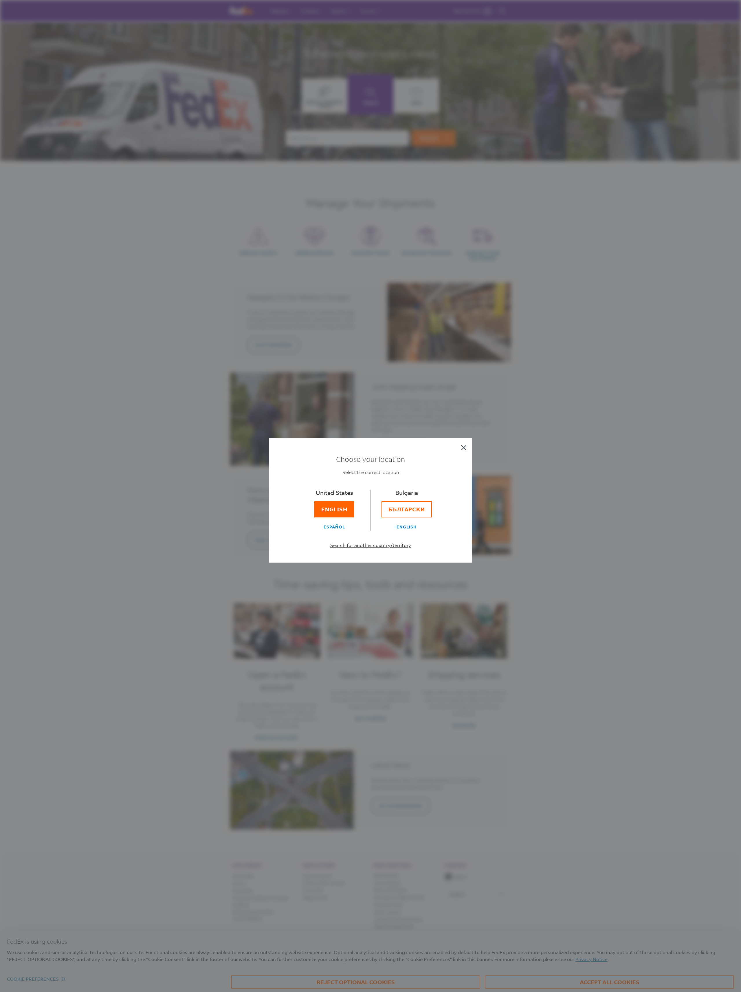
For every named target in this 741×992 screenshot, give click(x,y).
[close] (463, 447)
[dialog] (370, 496)
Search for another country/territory (370, 545)
